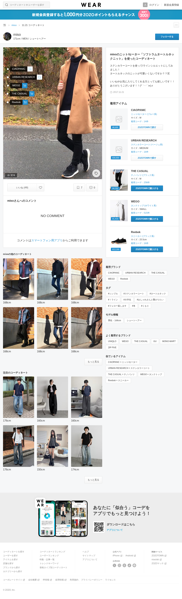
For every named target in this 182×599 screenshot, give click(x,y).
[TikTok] (129, 565)
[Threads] (124, 565)
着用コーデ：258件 (140, 182)
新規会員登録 (171, 4)
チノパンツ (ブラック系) (142, 175)
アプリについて (115, 530)
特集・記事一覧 (47, 559)
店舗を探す (8, 563)
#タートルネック (158, 293)
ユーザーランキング (49, 555)
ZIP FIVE (112, 347)
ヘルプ (85, 551)
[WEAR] (91, 5)
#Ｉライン (113, 299)
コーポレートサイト (12, 580)
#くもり (145, 306)
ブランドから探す (11, 567)
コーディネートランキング (52, 551)
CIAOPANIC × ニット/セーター (122, 362)
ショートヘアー (134, 320)
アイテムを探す (10, 559)
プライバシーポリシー (91, 580)
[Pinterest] (134, 565)
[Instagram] (119, 565)
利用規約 (74, 580)
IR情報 (46, 580)
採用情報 (59, 580)
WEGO (135, 201)
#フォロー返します (117, 306)
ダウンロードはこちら (121, 524)
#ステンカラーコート (134, 293)
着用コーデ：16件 (139, 152)
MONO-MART (169, 341)
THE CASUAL (139, 171)
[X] (114, 565)
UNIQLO (112, 341)
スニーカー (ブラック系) (142, 236)
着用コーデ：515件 (140, 213)
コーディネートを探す (13, 551)
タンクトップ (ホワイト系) (143, 205)
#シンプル (113, 293)
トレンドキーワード (49, 563)
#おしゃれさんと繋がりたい (150, 299)
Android (129, 555)
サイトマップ (88, 555)
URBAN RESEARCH (144, 140)
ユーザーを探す (10, 555)
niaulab (155, 559)
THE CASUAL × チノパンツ (121, 374)
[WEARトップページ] (4, 25)
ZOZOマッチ (158, 563)
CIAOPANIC (138, 110)
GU (155, 341)
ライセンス (110, 580)
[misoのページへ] (7, 36)
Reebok (135, 232)
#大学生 (127, 299)
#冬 (133, 306)
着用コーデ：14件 (139, 121)
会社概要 (32, 580)
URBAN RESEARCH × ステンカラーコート (129, 368)
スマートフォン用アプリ (47, 240)
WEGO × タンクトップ (151, 374)
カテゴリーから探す (12, 571)
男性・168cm (114, 320)
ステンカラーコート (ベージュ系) (147, 144)
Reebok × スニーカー (118, 380)
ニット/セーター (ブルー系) (144, 114)
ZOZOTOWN (158, 555)
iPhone (116, 555)
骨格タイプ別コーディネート (53, 567)
